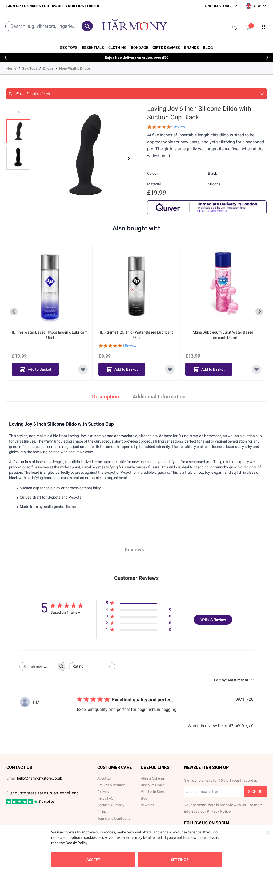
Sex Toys (69, 47)
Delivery (103, 792)
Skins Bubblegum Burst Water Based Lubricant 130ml (223, 335)
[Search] (87, 26)
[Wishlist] (233, 28)
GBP (257, 5)
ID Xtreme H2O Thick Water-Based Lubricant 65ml (136, 335)
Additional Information (159, 396)
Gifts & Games (166, 47)
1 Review (178, 127)
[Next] (128, 158)
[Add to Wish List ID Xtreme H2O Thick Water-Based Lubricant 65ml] (170, 369)
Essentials (93, 47)
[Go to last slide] (14, 311)
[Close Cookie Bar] (267, 832)
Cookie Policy (76, 843)
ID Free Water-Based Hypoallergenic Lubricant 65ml (50, 335)
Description (105, 396)
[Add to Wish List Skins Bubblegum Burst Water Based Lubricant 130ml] (256, 369)
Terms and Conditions (113, 818)
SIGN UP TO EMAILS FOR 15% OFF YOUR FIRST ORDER (52, 5)
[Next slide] (259, 311)
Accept (93, 859)
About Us (104, 778)
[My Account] (264, 27)
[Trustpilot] (19, 803)
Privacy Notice (219, 811)
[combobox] (92, 666)
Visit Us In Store (153, 792)
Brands (191, 47)
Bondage (139, 47)
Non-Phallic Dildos (75, 68)
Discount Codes (153, 785)
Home (11, 68)
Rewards (147, 805)
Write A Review (213, 619)
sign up (255, 791)
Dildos (48, 68)
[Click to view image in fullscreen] (85, 155)
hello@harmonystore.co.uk (39, 778)
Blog (208, 47)
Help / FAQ (105, 798)
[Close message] (262, 93)
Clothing (117, 47)
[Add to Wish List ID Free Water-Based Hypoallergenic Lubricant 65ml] (83, 369)
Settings (179, 859)
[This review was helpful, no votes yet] (238, 725)
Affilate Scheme (153, 778)
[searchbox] (38, 666)
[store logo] (134, 24)
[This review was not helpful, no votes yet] (248, 725)
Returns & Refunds (111, 785)
